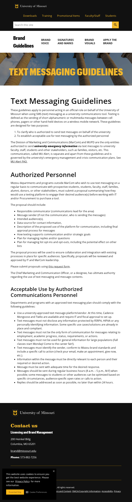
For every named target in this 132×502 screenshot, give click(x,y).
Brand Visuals (90, 41)
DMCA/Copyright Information (86, 491)
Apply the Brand (110, 41)
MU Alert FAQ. (19, 161)
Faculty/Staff (92, 16)
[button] (36, 492)
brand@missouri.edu (23, 451)
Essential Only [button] (15, 492)
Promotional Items (68, 16)
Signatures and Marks (66, 41)
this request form (59, 266)
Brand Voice (46, 41)
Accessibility (107, 491)
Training (47, 16)
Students (110, 16)
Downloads (30, 16)
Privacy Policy (22, 481)
